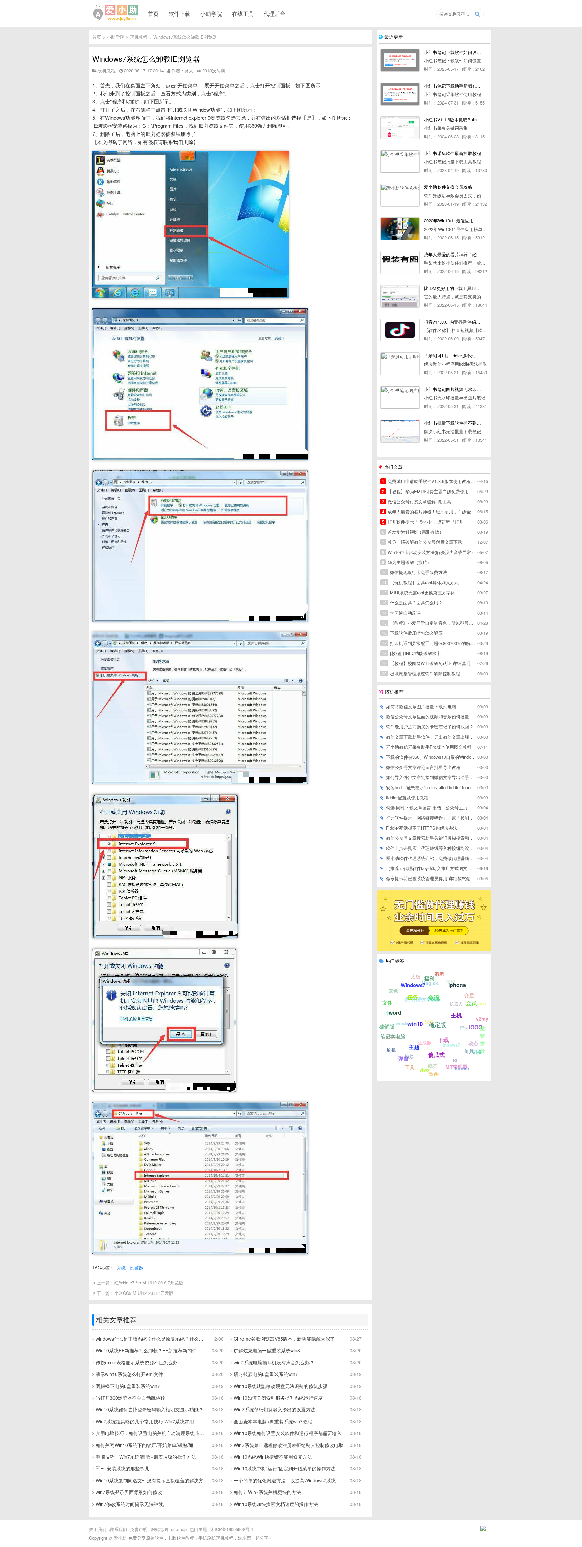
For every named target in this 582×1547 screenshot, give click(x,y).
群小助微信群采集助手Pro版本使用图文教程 (429, 747)
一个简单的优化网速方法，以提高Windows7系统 (285, 1480)
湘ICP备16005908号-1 (231, 1529)
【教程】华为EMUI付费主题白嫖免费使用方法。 (429, 491)
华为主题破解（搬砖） (406, 562)
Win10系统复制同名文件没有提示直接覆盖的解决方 (149, 1480)
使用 (450, 981)
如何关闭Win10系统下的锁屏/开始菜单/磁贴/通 (144, 1444)
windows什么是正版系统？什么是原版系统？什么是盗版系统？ (151, 1338)
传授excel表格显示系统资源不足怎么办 (136, 1362)
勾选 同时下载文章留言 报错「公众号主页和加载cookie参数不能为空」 (431, 807)
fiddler (462, 1068)
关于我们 (97, 1529)
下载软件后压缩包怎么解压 (412, 633)
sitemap (179, 1529)
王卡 (464, 983)
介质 (469, 995)
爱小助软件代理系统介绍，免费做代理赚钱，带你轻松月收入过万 (431, 858)
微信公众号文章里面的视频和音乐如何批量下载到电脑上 (431, 716)
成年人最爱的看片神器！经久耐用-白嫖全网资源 (452, 254)
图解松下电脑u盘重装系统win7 (128, 1385)
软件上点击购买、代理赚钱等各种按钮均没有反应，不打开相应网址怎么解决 (431, 848)
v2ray (482, 1018)
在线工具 (243, 13)
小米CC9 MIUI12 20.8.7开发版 (143, 1293)
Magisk (430, 983)
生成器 (424, 1042)
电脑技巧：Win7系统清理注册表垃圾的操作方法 (146, 1456)
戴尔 (432, 1065)
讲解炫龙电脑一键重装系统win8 (267, 1350)
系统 (121, 1267)
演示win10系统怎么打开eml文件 (129, 1374)
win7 (394, 1037)
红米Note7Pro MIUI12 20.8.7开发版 (148, 1282)
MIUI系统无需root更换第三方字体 (418, 592)
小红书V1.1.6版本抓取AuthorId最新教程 (452, 119)
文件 (387, 1002)
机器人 (456, 1004)
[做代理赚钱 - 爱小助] (434, 949)
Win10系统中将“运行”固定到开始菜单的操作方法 (284, 1468)
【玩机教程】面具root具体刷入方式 (420, 582)
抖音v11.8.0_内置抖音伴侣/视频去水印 (452, 322)
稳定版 (437, 1024)
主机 (456, 1015)
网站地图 (159, 1529)
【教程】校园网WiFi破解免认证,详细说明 (426, 663)
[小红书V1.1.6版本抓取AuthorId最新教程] (400, 128)
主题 (414, 1047)
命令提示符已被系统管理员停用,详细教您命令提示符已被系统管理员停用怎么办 (431, 878)
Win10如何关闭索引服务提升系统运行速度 (278, 1397)
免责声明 (139, 1529)
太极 (415, 976)
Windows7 (413, 985)
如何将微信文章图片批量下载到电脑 (421, 706)
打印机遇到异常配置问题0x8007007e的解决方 (429, 643)
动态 (473, 1043)
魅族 (429, 1021)
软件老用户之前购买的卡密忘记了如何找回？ (430, 726)
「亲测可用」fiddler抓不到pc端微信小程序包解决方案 (452, 355)
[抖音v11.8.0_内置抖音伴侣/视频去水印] (400, 330)
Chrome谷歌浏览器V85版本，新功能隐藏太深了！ (287, 1338)
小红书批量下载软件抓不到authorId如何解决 (452, 423)
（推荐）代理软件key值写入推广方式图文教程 (431, 868)
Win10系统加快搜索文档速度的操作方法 (276, 1503)
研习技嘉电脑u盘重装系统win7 (266, 1374)
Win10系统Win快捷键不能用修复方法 (273, 1456)
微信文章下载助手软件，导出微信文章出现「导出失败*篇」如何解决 (431, 737)
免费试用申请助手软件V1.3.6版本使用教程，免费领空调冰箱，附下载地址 (429, 481)
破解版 (386, 1026)
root (481, 1003)
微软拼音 (482, 1039)
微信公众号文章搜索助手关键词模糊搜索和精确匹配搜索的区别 (431, 838)
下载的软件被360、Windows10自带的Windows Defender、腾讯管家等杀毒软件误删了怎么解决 (431, 757)
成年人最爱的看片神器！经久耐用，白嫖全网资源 (429, 511)
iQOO (475, 1027)
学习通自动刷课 (401, 612)
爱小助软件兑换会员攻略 (448, 187)
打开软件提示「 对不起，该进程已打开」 (425, 521)
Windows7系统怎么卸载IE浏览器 (185, 37)
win (434, 1000)
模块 (409, 1056)
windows (405, 1023)
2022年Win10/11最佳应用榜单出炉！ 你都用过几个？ (452, 220)
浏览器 (136, 1267)
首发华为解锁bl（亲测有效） (413, 532)
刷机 (391, 1049)
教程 (440, 973)
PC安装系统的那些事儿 (122, 1468)
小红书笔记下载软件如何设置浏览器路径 (452, 52)
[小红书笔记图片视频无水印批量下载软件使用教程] (400, 397)
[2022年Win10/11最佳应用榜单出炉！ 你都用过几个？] (400, 229)
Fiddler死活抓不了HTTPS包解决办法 (421, 828)
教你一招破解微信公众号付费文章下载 (422, 542)
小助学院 (211, 13)
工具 (409, 1067)
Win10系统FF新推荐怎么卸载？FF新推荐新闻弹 (146, 1350)
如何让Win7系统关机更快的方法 (267, 1492)
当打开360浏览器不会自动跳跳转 (130, 1397)
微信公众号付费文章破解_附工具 (416, 501)
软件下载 (179, 13)
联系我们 (118, 1529)
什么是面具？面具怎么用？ (412, 602)
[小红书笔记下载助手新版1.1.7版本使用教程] (400, 94)
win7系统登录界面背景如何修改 (129, 1492)
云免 (393, 990)
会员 (471, 1003)
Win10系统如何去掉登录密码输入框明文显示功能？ (149, 1409)
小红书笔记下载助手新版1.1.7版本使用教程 (452, 86)
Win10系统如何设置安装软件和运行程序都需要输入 (288, 1433)
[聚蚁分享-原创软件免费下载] (116, 13)
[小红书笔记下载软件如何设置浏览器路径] (400, 60)
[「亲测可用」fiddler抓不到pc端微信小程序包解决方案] (400, 364)
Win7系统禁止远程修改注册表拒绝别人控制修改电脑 (289, 1444)
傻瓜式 (436, 1055)
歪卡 (464, 1027)
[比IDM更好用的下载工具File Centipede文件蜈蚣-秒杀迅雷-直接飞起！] (400, 296)
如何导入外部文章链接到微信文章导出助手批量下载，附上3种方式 (431, 777)
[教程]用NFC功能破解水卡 (411, 653)
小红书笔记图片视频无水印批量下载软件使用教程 (452, 389)
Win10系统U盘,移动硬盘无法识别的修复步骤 (280, 1385)
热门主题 (198, 1529)
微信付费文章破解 (422, 999)
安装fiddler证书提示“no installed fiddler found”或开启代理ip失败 (431, 787)
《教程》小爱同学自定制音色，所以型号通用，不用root (429, 623)
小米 (389, 1013)
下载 (443, 1040)
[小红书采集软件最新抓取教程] (400, 161)
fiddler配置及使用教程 (407, 797)
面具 (468, 1051)
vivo (424, 1069)
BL (456, 1060)
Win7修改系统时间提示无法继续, (130, 1503)
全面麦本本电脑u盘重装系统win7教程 (273, 1421)
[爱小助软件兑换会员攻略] (400, 195)
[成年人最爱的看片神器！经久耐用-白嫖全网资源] (400, 262)
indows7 (451, 1045)
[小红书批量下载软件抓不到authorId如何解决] (400, 431)
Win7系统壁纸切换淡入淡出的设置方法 (274, 1409)
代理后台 (274, 13)
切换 (477, 1051)
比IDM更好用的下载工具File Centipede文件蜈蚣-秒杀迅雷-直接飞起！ (452, 288)
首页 (153, 13)
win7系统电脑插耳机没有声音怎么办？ (274, 1362)
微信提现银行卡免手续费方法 (414, 572)
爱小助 (120, 1538)
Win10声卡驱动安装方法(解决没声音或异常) (427, 552)
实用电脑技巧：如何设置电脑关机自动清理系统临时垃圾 (151, 1433)
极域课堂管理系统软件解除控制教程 (421, 673)
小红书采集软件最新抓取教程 (452, 153)
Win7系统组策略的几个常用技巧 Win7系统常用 (145, 1421)
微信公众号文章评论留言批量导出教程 (423, 767)
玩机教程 (139, 37)
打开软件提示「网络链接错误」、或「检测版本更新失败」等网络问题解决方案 (431, 817)
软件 (434, 1073)
